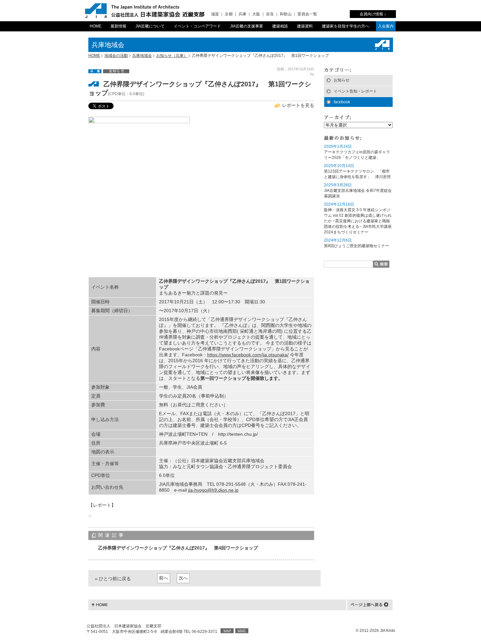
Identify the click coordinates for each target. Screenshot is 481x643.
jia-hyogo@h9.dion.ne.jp (213, 490)
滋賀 (215, 14)
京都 (229, 14)
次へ (183, 578)
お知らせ (341, 80)
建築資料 (305, 26)
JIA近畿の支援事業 (246, 26)
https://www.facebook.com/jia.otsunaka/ (248, 354)
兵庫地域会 (142, 55)
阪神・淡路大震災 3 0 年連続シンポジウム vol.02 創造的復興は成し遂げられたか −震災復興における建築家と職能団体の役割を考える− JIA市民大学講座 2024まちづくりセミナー (358, 221)
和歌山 (286, 14)
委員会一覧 (307, 14)
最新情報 (118, 26)
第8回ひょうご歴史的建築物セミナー (356, 246)
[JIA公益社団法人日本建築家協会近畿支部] (145, 10)
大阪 (256, 14)
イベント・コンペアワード (197, 26)
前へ (163, 578)
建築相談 (280, 26)
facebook (342, 102)
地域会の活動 (116, 55)
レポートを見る (298, 105)
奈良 (270, 14)
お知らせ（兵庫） (171, 55)
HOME (95, 26)
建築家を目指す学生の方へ (345, 26)
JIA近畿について (150, 26)
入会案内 (386, 26)
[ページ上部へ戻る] (369, 604)
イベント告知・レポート (355, 91)
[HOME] (100, 604)
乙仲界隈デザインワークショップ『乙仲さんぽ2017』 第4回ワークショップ (178, 547)
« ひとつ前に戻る (113, 578)
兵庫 (242, 14)
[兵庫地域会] (94, 71)
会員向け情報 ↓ (373, 14)
